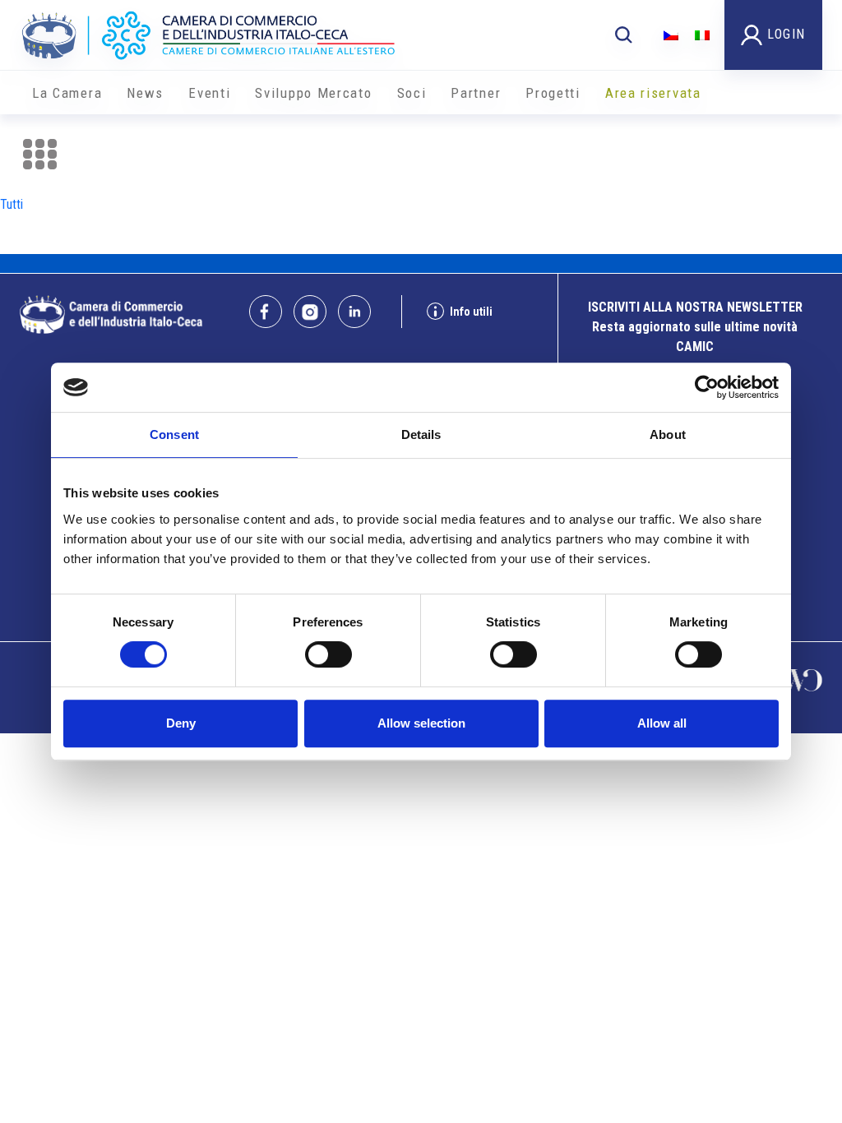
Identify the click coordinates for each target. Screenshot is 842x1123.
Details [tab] (421, 434)
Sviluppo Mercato (313, 93)
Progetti (553, 93)
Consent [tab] (174, 434)
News (145, 93)
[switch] (328, 654)
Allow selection (421, 723)
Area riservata (653, 93)
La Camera (67, 93)
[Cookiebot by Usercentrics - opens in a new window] (707, 387)
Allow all (662, 723)
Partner (476, 93)
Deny (181, 723)
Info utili (471, 311)
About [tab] (668, 434)
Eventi (209, 93)
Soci (412, 93)
